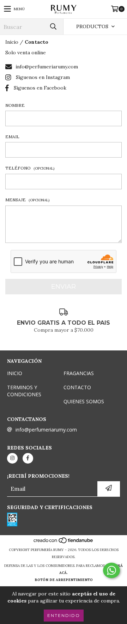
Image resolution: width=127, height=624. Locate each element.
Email (12, 136)
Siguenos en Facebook (40, 88)
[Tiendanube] (64, 542)
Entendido (63, 615)
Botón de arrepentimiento (64, 579)
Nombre (15, 105)
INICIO (14, 373)
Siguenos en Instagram (43, 77)
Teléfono (29, 168)
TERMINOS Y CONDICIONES (24, 391)
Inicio (11, 42)
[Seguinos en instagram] (12, 458)
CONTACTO (77, 387)
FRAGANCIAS (79, 373)
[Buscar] (53, 27)
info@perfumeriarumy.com (47, 66)
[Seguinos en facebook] (28, 458)
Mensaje (27, 199)
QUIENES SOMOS (84, 401)
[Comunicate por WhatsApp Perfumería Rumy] (111, 570)
